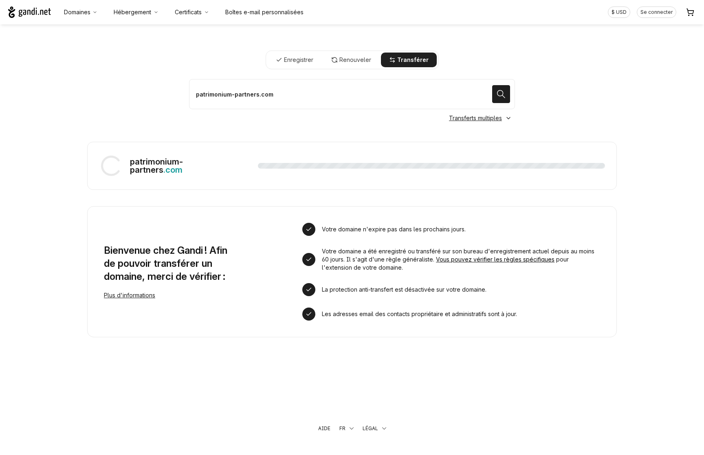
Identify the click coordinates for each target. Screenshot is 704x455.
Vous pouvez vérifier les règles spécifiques (495, 259)
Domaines (77, 12)
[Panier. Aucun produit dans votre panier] (690, 12)
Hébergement (132, 12)
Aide (324, 428)
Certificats (188, 12)
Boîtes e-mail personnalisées (264, 12)
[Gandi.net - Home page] (30, 12)
